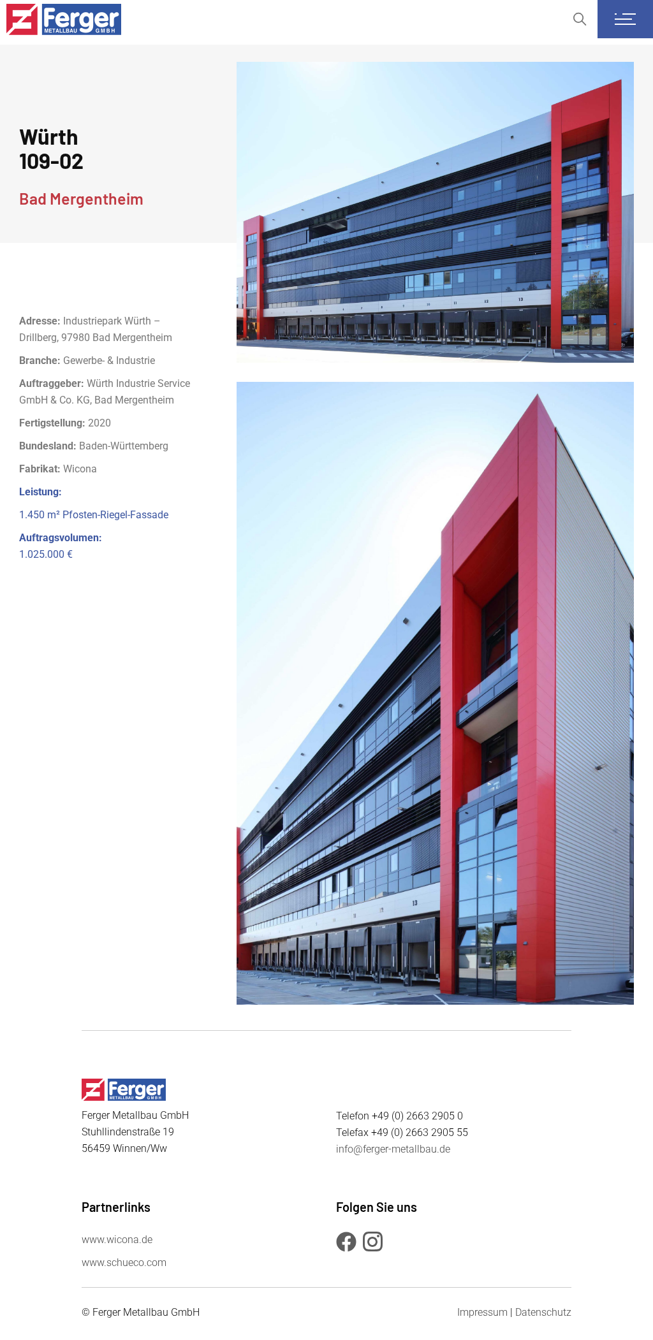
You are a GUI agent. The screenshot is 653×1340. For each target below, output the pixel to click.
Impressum (482, 1312)
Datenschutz (543, 1312)
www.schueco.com (124, 1262)
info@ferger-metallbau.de (393, 1149)
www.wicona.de (117, 1240)
